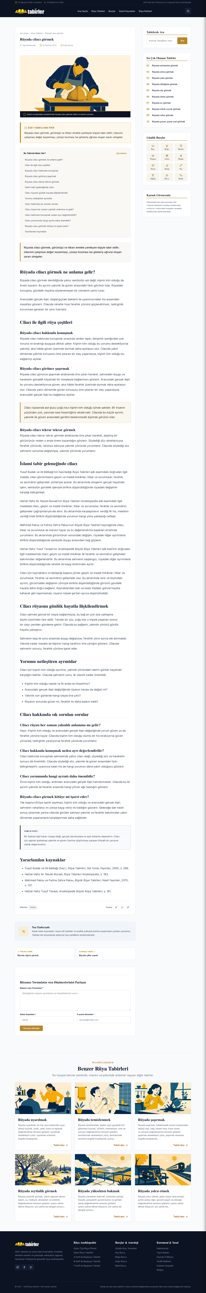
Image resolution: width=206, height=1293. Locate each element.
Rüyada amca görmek (163, 72)
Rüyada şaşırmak (151, 1119)
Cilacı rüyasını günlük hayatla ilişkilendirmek (46, 192)
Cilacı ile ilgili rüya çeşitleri (37, 165)
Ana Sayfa (83, 11)
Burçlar (111, 11)
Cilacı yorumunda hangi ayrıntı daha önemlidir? (48, 220)
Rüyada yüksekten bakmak (99, 1190)
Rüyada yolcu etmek (153, 1190)
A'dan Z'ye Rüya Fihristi (85, 1248)
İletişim (160, 1270)
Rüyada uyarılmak (32, 1119)
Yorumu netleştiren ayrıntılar (38, 198)
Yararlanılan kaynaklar (35, 231)
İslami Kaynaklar (127, 11)
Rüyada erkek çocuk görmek (166, 109)
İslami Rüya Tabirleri (83, 1252)
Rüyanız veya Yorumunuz (31, 988)
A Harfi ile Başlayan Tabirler (87, 1257)
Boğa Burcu (121, 1257)
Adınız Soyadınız (28, 1014)
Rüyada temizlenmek (94, 1119)
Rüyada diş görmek (161, 90)
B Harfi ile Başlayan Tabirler (87, 1261)
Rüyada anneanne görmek (165, 65)
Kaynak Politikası (165, 1257)
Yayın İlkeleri (163, 1252)
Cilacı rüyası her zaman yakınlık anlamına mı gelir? (49, 209)
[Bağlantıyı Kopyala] (116, 907)
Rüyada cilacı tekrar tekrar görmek (42, 181)
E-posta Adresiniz (86, 1014)
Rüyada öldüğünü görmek (164, 84)
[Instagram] (17, 1267)
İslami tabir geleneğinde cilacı (39, 187)
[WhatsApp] (122, 907)
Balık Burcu (120, 1265)
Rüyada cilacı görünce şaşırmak (40, 176)
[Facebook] (24, 1267)
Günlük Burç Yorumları (126, 1248)
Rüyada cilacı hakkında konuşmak (41, 170)
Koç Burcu (120, 1252)
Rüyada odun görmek (162, 115)
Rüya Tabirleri (98, 11)
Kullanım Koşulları (165, 1265)
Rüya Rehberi (145, 11)
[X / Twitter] (128, 907)
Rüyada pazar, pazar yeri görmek (168, 121)
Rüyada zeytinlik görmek (37, 1190)
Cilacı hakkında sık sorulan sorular (41, 204)
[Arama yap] (188, 11)
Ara (182, 40)
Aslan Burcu (121, 1261)
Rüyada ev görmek (161, 103)
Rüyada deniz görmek (163, 96)
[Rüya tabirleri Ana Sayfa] (29, 11)
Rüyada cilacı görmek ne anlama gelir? (44, 159)
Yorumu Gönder (31, 1028)
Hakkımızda (162, 1248)
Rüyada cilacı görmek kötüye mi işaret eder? (47, 226)
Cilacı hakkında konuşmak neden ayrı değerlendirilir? (51, 215)
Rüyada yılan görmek (162, 78)
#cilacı (33, 907)
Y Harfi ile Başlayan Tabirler (87, 1265)
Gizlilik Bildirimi (164, 1261)
